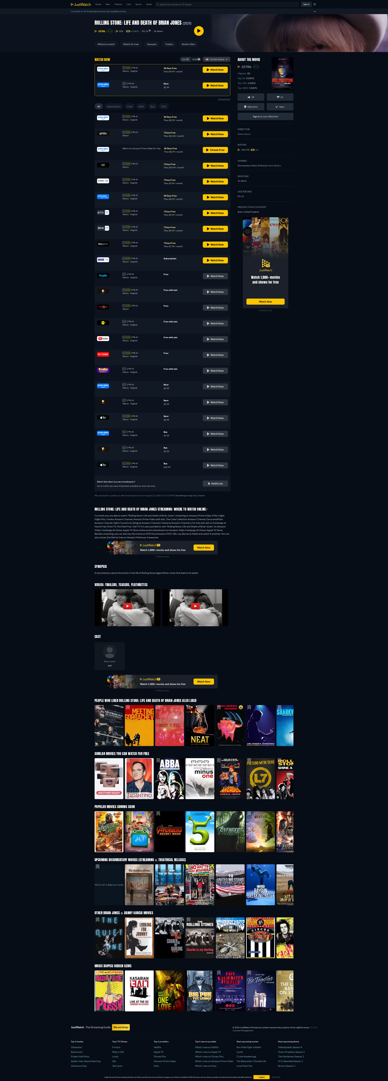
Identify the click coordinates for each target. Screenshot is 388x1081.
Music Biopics (274, 165)
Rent (141, 106)
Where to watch (106, 44)
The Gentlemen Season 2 (291, 1056)
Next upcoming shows (288, 1041)
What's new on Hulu (205, 1065)
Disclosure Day (79, 1065)
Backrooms (77, 1051)
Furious (116, 1047)
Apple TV (159, 1051)
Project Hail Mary (80, 1056)
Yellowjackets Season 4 (290, 1047)
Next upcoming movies (247, 1041)
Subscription (114, 106)
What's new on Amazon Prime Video (214, 1061)
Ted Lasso (117, 1065)
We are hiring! (121, 1027)
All (98, 106)
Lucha (240, 1051)
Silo (114, 1061)
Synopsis (152, 44)
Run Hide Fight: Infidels (249, 1047)
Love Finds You (244, 1065)
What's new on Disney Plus (209, 1056)
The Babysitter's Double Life (251, 1061)
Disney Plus (160, 1056)
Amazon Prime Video (165, 1061)
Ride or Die (118, 1051)
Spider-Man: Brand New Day (86, 1061)
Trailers (169, 44)
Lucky (115, 1056)
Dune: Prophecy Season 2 (291, 1051)
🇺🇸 (215, 59)
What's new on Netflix (207, 1047)
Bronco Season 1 (286, 1065)
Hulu (156, 1065)
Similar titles (188, 44)
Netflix (157, 1047)
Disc (163, 106)
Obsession (76, 1047)
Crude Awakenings (246, 1056)
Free (129, 106)
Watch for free (131, 44)
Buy (153, 106)
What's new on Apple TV (208, 1051)
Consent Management (243, 1030)
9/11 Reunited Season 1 (290, 1061)
